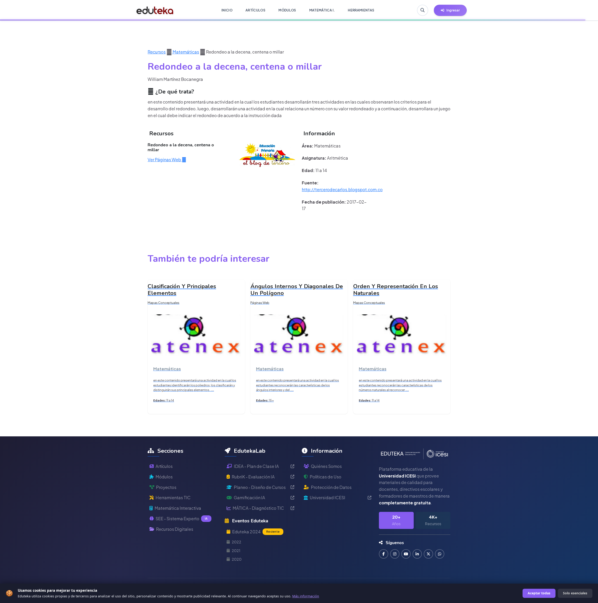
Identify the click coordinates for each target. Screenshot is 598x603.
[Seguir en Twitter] (428, 554)
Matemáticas (185, 51)
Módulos (164, 476)
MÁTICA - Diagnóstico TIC (258, 508)
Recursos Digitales (174, 529)
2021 (236, 550)
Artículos (164, 466)
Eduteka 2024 (256, 531)
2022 (236, 542)
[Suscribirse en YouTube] (406, 554)
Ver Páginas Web (165, 159)
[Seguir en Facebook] (383, 554)
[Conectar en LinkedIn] (417, 554)
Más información (305, 596)
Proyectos (166, 487)
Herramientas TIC (173, 497)
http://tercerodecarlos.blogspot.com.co (342, 189)
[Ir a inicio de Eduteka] (155, 10)
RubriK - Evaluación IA (253, 476)
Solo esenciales (575, 593)
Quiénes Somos (326, 466)
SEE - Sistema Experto (182, 518)
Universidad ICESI (327, 497)
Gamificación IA (249, 497)
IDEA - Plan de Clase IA (256, 466)
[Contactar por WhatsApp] (439, 554)
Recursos (157, 51)
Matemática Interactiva (178, 508)
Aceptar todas (539, 593)
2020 (237, 559)
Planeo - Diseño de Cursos (260, 487)
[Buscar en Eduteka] (422, 10)
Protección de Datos (331, 487)
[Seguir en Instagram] (394, 554)
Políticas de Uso (325, 476)
